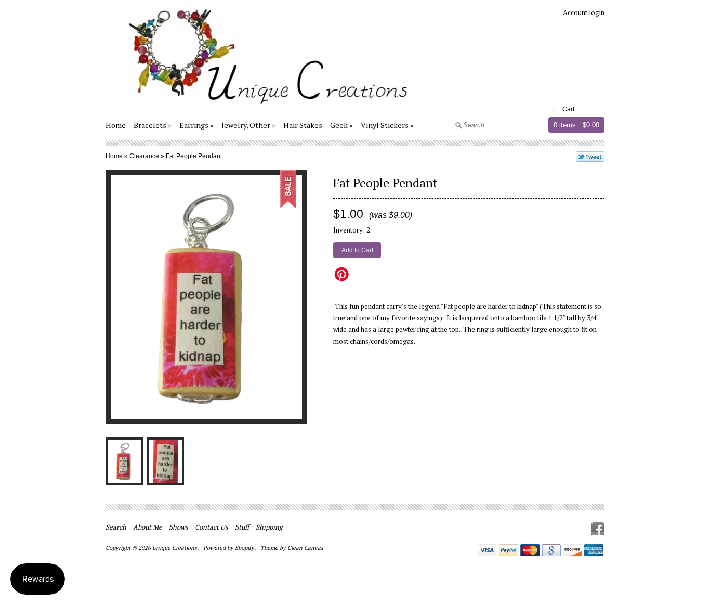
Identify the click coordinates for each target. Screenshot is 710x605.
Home (116, 125)
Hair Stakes (302, 125)
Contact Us (211, 527)
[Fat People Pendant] (124, 461)
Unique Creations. (176, 547)
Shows (178, 527)
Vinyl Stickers (385, 125)
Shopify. (246, 547)
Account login (583, 12)
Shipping (269, 527)
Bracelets (150, 125)
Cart (568, 109)
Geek (339, 125)
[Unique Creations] (259, 106)
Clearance (144, 156)
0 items (565, 125)
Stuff (242, 527)
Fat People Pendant (194, 156)
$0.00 (591, 125)
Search (116, 527)
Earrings (193, 125)
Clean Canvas (305, 547)
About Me (147, 527)
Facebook (597, 528)
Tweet (590, 156)
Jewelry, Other (245, 125)
